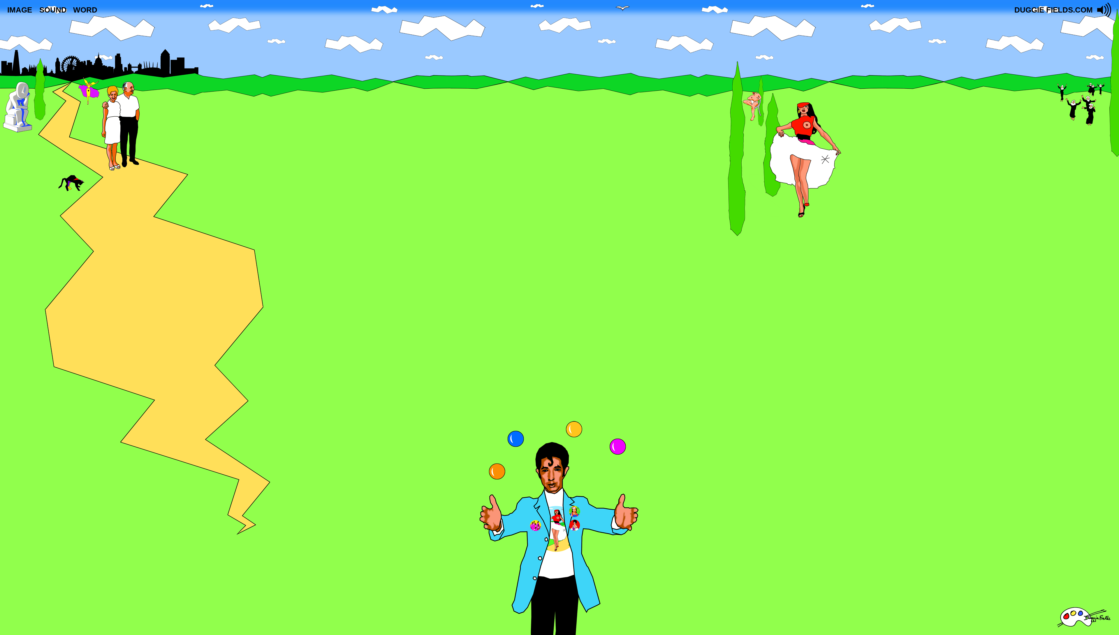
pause (1104, 10)
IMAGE (19, 10)
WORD (85, 10)
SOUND (53, 10)
